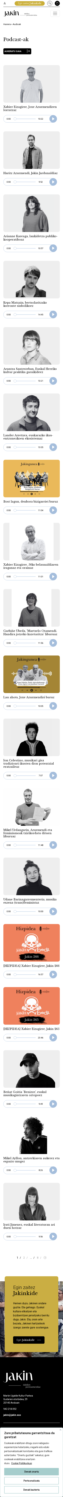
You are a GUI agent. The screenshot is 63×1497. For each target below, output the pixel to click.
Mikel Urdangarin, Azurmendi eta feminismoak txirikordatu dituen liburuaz (27, 833)
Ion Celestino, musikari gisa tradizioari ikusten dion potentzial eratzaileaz (28, 763)
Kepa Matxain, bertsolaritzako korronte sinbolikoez (25, 304)
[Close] (60, 1430)
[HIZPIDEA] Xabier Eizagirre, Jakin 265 (31, 1029)
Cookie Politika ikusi (21, 1463)
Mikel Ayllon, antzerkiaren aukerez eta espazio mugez (31, 1160)
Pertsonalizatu (32, 1480)
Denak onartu (31, 1471)
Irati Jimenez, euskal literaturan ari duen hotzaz (29, 1226)
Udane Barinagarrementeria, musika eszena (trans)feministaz (30, 901)
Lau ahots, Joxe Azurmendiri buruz (28, 697)
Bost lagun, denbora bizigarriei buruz (30, 501)
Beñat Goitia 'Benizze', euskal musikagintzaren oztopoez (25, 1093)
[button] (17, 51)
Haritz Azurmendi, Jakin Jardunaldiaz (30, 173)
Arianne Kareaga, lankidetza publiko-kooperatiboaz (30, 237)
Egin (26, 1340)
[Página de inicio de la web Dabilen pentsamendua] (20, 13)
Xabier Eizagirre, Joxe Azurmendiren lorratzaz (30, 108)
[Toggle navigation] (55, 13)
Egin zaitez (29, 3)
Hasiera (7, 24)
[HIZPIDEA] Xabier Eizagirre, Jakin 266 (31, 965)
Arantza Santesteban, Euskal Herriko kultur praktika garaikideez (30, 370)
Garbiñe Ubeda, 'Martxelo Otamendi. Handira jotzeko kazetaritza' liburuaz (30, 632)
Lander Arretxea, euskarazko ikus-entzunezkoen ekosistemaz (28, 437)
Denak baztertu (31, 1489)
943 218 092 (9, 1409)
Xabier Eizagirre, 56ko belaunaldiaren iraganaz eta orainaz (30, 566)
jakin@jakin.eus (12, 1415)
